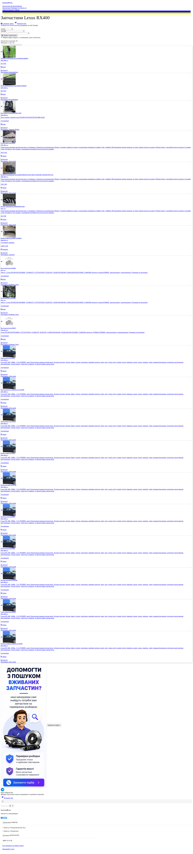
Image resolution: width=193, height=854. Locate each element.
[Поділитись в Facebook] (2, 818)
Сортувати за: (4, 45)
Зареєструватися (8, 10)
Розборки (14, 8)
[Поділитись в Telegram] (6, 818)
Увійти (17, 10)
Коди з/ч (23, 8)
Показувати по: (5, 806)
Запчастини (6, 8)
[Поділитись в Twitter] (4, 818)
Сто (19, 8)
